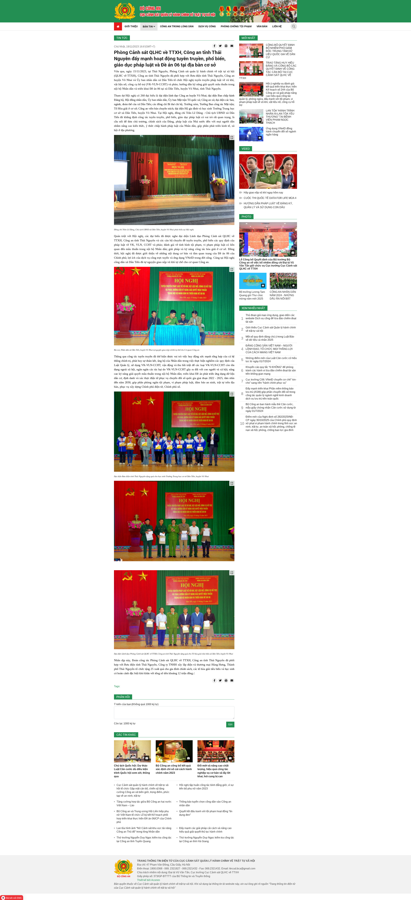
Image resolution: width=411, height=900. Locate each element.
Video (246, 148)
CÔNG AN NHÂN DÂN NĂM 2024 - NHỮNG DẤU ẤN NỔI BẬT (283, 295)
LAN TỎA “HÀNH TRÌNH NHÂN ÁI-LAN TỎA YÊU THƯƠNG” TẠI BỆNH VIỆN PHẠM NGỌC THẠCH (280, 116)
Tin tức (121, 38)
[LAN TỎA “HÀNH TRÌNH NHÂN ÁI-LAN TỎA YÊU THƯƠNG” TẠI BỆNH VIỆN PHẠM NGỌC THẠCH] (251, 116)
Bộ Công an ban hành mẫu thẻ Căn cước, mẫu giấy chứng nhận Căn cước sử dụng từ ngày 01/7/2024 (271, 407)
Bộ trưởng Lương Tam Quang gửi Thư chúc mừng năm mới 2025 (252, 295)
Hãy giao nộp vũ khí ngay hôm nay (263, 192)
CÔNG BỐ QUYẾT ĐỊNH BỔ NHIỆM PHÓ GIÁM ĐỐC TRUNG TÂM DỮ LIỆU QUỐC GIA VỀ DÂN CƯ (280, 51)
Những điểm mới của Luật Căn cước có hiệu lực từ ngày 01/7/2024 (271, 360)
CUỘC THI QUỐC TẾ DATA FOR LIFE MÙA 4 (270, 198)
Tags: (117, 686)
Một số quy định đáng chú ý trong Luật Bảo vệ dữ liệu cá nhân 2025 (270, 338)
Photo (246, 216)
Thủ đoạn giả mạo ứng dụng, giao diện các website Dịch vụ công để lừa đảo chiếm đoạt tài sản (271, 318)
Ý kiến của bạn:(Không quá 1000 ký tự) (136, 704)
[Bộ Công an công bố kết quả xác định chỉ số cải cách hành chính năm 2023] (174, 751)
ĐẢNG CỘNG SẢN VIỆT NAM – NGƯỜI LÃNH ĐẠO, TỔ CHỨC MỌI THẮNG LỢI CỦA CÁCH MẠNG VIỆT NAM (269, 349)
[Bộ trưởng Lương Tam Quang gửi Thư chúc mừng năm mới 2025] (253, 281)
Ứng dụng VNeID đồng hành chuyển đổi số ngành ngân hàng (281, 131)
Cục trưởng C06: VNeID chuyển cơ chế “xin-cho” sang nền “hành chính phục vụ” (271, 381)
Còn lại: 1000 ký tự (125, 723)
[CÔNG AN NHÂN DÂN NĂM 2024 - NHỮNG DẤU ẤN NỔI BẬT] (283, 281)
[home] (125, 11)
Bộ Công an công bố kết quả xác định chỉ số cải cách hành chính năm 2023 (174, 769)
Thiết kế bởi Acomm (148, 880)
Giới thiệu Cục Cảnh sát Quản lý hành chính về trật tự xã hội (271, 329)
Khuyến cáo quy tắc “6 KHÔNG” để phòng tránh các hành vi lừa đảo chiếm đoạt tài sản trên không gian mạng (271, 370)
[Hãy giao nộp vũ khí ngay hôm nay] (268, 171)
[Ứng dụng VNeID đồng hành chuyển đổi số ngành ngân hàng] (251, 134)
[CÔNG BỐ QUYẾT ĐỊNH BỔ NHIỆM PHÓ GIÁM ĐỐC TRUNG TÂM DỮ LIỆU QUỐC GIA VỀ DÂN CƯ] (251, 50)
